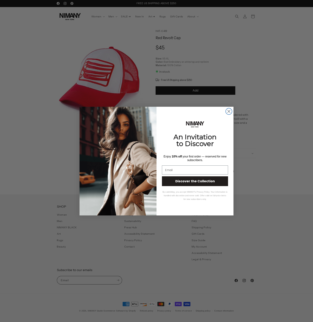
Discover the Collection (195, 181)
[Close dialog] (229, 111)
